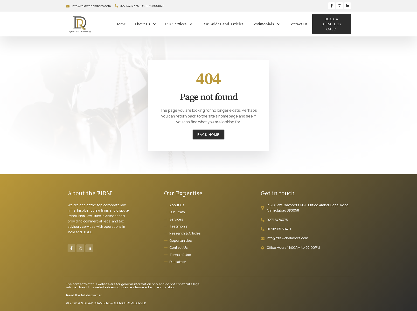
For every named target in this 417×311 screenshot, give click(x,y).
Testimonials (263, 24)
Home (120, 24)
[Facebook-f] (331, 5)
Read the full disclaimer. (84, 295)
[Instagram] (339, 5)
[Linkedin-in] (347, 5)
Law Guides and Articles (222, 24)
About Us (142, 24)
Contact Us (298, 24)
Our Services (176, 24)
